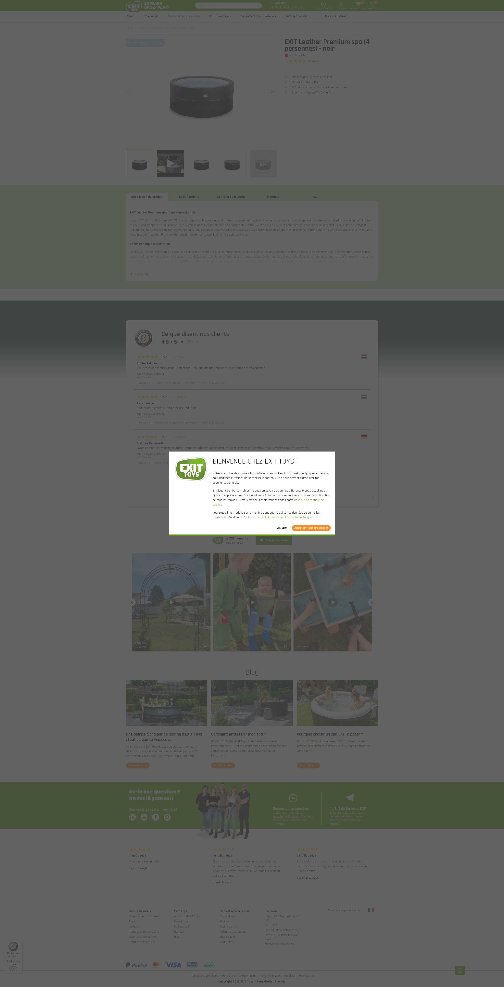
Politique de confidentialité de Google (287, 517)
